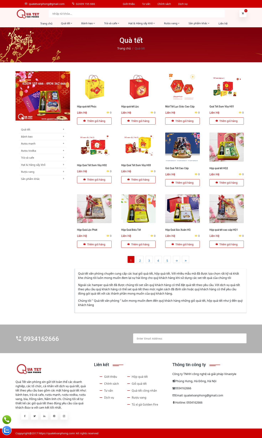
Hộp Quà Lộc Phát (87, 229)
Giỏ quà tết (139, 384)
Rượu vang (139, 397)
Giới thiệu (110, 377)
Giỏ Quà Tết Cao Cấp (177, 168)
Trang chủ (46, 23)
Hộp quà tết (140, 377)
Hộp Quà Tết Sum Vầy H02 (92, 165)
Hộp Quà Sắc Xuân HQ (178, 229)
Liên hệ (223, 23)
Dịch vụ (109, 397)
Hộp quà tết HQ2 (218, 168)
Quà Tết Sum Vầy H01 (221, 106)
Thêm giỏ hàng (96, 121)
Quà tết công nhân (144, 391)
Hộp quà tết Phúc (86, 106)
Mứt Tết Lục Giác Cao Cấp (179, 106)
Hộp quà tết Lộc (130, 106)
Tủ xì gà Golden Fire (145, 404)
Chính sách (111, 384)
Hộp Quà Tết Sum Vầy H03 (136, 165)
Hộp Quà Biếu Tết (131, 229)
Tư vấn (108, 391)
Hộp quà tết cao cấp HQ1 (223, 229)
